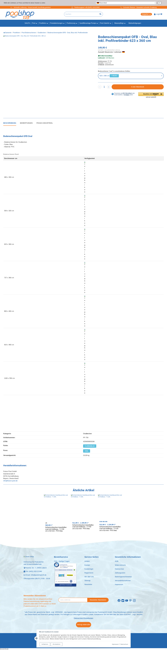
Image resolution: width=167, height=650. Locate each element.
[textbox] (126, 3)
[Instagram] (134, 600)
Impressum (115, 644)
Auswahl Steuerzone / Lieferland (110, 52)
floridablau (90, 446)
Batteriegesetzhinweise (123, 577)
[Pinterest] (130, 600)
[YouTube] (126, 600)
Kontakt (87, 565)
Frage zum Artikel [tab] (44, 123)
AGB (116, 561)
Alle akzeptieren (56, 644)
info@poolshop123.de (38, 575)
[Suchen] (100, 14)
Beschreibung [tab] (9, 123)
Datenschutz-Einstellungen (83, 618)
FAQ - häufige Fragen (61, 561)
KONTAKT (127, 614)
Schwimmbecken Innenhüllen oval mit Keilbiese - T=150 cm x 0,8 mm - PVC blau (55, 529)
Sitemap (87, 580)
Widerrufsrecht (120, 565)
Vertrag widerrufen (83, 624)
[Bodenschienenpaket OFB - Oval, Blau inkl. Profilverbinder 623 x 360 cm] (43, 74)
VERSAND (59, 612)
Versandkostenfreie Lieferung (112, 50)
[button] (151, 95)
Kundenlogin (88, 569)
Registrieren (88, 573)
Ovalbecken (87, 434)
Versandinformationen (123, 580)
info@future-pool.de (10, 481)
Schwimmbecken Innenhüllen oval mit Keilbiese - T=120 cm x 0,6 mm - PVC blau (110, 528)
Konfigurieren (45, 644)
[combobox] (126, 3)
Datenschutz (124, 644)
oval (86, 451)
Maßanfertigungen (135, 23)
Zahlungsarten (120, 573)
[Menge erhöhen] (108, 87)
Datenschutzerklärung (31, 601)
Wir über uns (89, 577)
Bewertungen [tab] (26, 123)
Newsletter (88, 584)
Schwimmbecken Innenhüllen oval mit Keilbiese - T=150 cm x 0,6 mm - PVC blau (83, 527)
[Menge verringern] (99, 87)
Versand (139, 614)
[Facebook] (119, 600)
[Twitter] (122, 600)
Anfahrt (87, 561)
